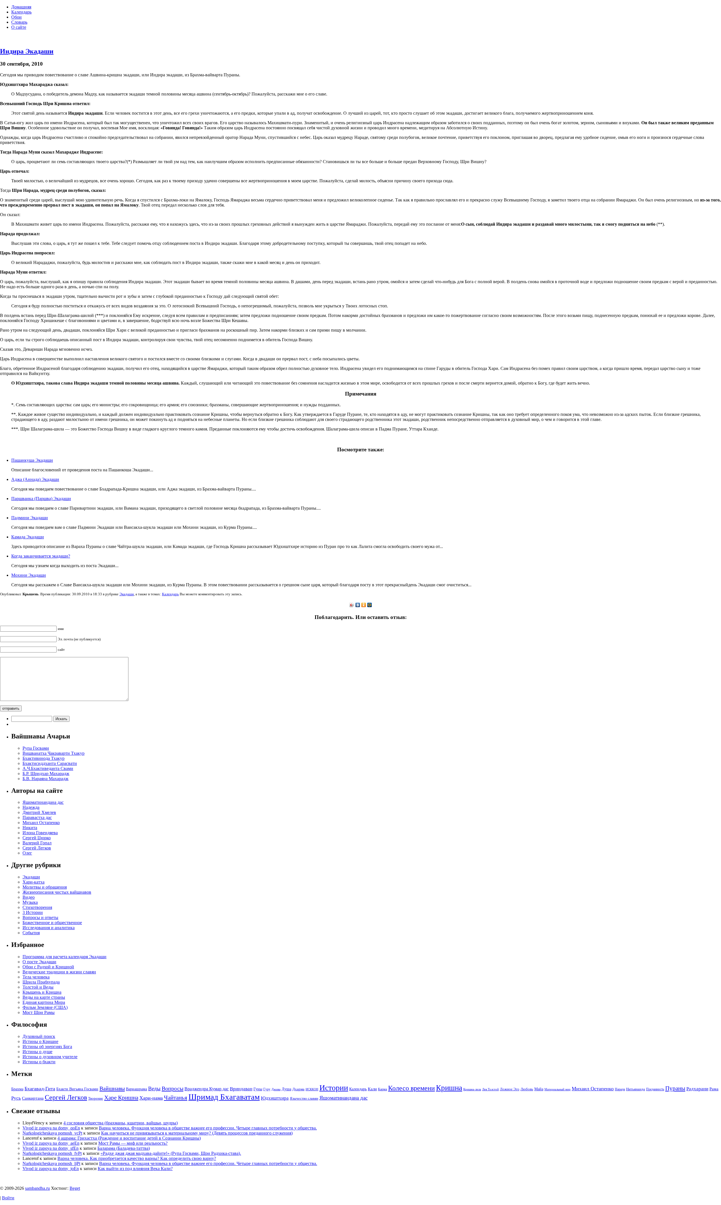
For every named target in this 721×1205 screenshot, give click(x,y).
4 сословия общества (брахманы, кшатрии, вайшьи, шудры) (120, 1122)
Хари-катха (33, 882)
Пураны (675, 1088)
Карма (382, 1089)
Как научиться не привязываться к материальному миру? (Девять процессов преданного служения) (197, 1133)
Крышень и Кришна (42, 992)
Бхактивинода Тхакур (43, 758)
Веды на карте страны (44, 997)
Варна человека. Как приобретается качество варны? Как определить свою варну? (136, 1158)
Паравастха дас (37, 817)
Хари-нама (151, 1098)
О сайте (18, 27)
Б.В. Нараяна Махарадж (45, 778)
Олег (27, 853)
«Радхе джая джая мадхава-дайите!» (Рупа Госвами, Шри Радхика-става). (171, 1153)
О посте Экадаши (39, 961)
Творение (95, 1098)
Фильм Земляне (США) (45, 1007)
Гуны (257, 1089)
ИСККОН (312, 1089)
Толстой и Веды (38, 987)
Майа (538, 1089)
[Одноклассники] (364, 605)
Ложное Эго (509, 1089)
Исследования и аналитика (49, 927)
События (31, 932)
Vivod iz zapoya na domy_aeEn (51, 1143)
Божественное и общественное (52, 922)
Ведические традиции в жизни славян (59, 971)
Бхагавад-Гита (40, 1088)
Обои (16, 17)
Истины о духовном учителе (50, 1056)
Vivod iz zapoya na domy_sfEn (51, 1148)
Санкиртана (33, 1098)
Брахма (17, 1089)
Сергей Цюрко (37, 837)
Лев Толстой (490, 1089)
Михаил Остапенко (41, 822)
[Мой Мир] (370, 605)
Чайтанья (175, 1097)
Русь (16, 1098)
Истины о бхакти (39, 1061)
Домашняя (21, 7)
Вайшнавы (112, 1088)
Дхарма (298, 1089)
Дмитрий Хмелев (39, 812)
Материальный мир (557, 1089)
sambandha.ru (37, 1188)
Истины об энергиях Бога (47, 1046)
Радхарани (697, 1088)
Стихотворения (37, 907)
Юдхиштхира (275, 1098)
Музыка (30, 902)
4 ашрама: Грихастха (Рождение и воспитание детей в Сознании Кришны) (129, 1138)
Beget (75, 1188)
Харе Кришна (121, 1097)
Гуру (266, 1089)
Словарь (19, 22)
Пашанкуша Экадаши (32, 460)
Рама (713, 1088)
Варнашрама (136, 1089)
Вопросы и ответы (40, 917)
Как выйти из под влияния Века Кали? (135, 1168)
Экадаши (126, 594)
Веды (154, 1088)
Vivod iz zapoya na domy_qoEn (51, 1128)
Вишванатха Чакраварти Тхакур (53, 753)
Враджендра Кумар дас (206, 1088)
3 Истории (33, 912)
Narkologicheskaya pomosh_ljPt (51, 1163)
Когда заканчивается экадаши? (40, 556)
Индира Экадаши (27, 51)
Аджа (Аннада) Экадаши (35, 479)
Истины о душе (37, 1051)
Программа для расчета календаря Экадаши (64, 956)
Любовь (526, 1089)
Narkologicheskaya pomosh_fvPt (52, 1153)
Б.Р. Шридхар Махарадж (46, 773)
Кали (372, 1088)
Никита (30, 827)
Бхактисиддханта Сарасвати (50, 763)
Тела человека (36, 977)
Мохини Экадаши (28, 575)
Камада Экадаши (27, 536)
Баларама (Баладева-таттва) (123, 1148)
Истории (333, 1087)
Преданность (655, 1089)
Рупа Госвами (36, 748)
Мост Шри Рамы (39, 1012)
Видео (29, 897)
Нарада (620, 1089)
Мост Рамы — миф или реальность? (133, 1143)
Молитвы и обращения (45, 887)
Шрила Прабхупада (41, 982)
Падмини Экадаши (29, 517)
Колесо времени (411, 1088)
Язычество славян (304, 1098)
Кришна (449, 1088)
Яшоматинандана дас (43, 802)
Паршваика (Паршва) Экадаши (41, 498)
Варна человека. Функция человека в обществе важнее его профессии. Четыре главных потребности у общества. (208, 1128)
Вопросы (172, 1088)
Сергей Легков (37, 848)
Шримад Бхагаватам (224, 1096)
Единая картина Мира (44, 1002)
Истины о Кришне (40, 1041)
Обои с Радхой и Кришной (48, 966)
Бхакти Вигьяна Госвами (77, 1089)
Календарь (21, 12)
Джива (276, 1089)
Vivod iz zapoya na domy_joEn (51, 1168)
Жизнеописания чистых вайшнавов (57, 892)
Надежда (31, 807)
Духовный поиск (39, 1036)
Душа (286, 1089)
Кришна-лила (472, 1089)
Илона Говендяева (40, 832)
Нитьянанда (635, 1089)
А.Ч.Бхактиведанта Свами (48, 768)
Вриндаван (241, 1088)
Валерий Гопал (37, 842)
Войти (8, 1197)
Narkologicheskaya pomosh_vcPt (52, 1133)
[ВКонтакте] (358, 605)
